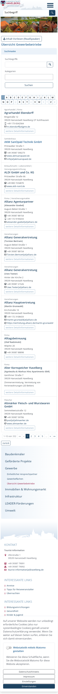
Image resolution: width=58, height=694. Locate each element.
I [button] (37, 97)
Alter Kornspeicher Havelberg (23, 367)
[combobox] (29, 77)
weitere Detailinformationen (20, 131)
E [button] (22, 97)
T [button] (27, 102)
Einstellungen (29, 681)
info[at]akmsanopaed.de (19, 159)
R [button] (19, 102)
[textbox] (11, 77)
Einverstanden (29, 686)
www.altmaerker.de (16, 423)
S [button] (23, 102)
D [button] (18, 97)
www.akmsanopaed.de (18, 155)
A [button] (6, 97)
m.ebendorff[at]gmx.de (18, 126)
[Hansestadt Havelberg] (12, 5)
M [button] (53, 97)
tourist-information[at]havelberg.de (26, 570)
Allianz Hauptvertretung (19, 302)
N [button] (3, 102)
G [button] (30, 97)
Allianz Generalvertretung (20, 237)
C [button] (14, 97)
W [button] (39, 102)
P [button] (11, 102)
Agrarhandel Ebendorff (18, 113)
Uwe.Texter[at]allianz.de (19, 287)
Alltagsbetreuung (15, 338)
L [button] (48, 97)
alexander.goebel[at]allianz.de (22, 222)
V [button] (35, 102)
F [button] (26, 97)
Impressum (29, 676)
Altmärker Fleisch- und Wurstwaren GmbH (27, 404)
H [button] (34, 97)
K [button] (44, 97)
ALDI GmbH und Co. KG (19, 172)
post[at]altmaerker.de (18, 420)
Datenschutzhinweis (29, 671)
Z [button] (50, 102)
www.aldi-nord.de (16, 186)
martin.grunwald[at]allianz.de (22, 319)
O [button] (7, 102)
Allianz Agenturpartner (18, 201)
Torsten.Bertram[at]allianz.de (21, 254)
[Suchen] (52, 13)
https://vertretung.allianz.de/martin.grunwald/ (30, 323)
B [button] (10, 97)
